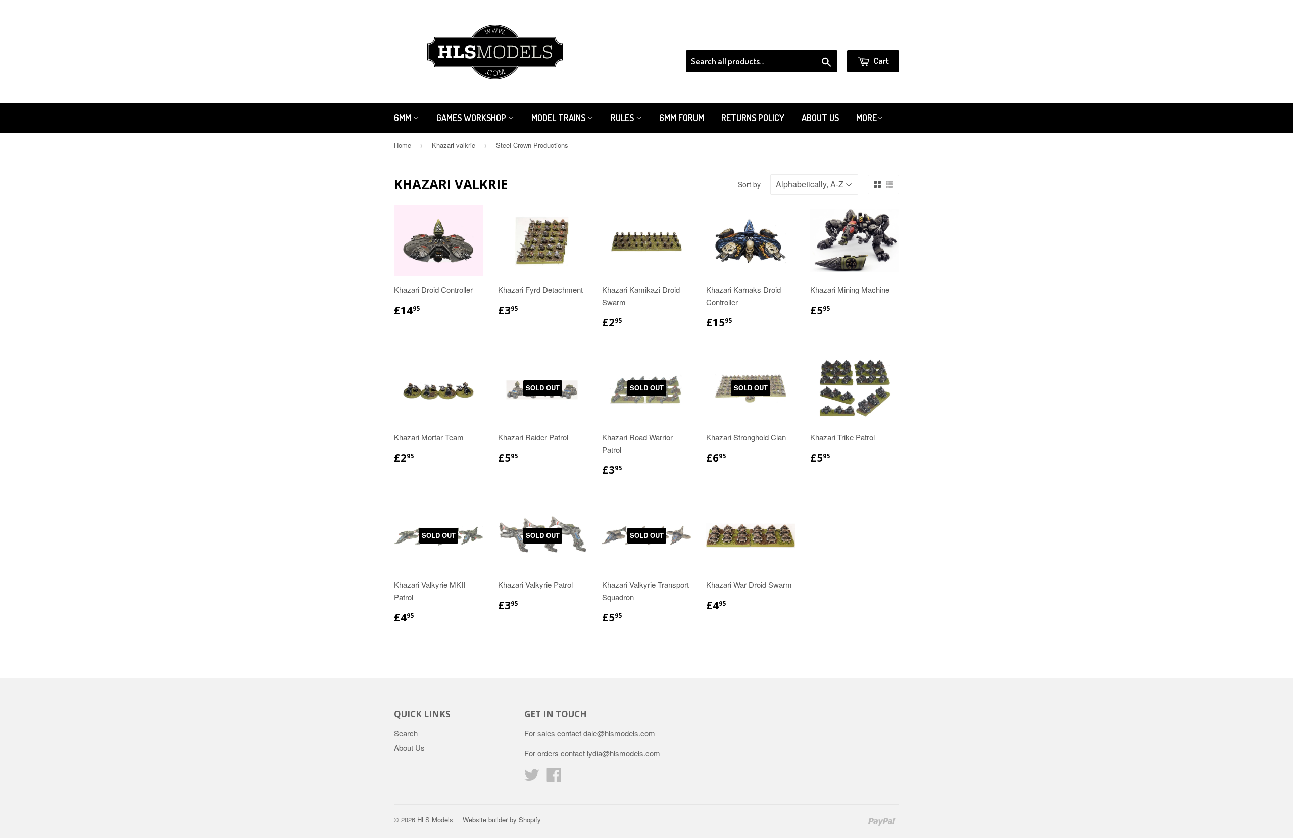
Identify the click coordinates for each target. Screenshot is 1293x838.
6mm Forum (681, 117)
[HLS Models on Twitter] (531, 777)
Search (406, 733)
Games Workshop (472, 117)
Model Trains (559, 117)
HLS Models (435, 819)
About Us (820, 117)
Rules (623, 117)
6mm (403, 117)
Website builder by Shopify (502, 819)
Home (402, 145)
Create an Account (870, 37)
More (866, 117)
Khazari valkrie (453, 145)
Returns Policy (752, 117)
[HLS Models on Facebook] (554, 777)
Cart (880, 60)
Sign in (816, 37)
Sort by (749, 184)
